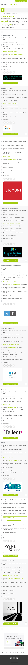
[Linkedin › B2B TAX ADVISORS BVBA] (10, 365)
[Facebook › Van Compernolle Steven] (7, 122)
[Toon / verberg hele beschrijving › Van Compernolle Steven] (15, 109)
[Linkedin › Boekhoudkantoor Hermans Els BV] (10, 244)
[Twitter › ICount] (4, 179)
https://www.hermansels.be (13, 225)
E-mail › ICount (6, 156)
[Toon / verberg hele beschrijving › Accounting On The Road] (15, 583)
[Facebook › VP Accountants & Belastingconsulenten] (7, 304)
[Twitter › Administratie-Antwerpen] (4, 72)
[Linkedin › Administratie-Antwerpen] (10, 72)
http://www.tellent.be (11, 407)
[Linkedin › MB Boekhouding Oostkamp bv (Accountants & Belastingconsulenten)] (10, 541)
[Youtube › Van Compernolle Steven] (14, 122)
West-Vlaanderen (7, 94)
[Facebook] (14, 658)
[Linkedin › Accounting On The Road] (10, 599)
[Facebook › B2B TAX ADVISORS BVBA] (7, 365)
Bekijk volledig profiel (10, 83)
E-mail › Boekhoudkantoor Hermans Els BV (12, 223)
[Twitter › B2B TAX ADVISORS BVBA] (4, 365)
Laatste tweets (7, 298)
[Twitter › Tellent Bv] (4, 426)
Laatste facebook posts (9, 172)
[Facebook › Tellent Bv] (7, 426)
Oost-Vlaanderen (7, 396)
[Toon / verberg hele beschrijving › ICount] (15, 162)
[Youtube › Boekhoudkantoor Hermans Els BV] (14, 244)
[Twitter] (11, 658)
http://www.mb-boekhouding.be (14, 520)
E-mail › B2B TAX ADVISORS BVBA (11, 344)
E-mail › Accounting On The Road (10, 575)
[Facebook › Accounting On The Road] (7, 599)
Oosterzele (14, 567)
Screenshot (6, 55)
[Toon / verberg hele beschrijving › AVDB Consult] (15, 464)
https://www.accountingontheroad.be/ (15, 578)
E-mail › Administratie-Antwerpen (10, 51)
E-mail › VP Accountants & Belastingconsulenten (14, 281)
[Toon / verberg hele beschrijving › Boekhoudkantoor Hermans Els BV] (15, 229)
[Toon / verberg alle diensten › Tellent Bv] (15, 414)
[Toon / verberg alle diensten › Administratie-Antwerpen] (15, 63)
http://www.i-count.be (12, 159)
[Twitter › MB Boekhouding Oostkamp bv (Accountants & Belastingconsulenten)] (4, 541)
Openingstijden (7, 66)
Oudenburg (14, 145)
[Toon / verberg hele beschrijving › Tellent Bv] (15, 410)
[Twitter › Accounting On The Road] (4, 599)
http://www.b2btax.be (12, 347)
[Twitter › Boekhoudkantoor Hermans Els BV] (4, 244)
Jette (13, 449)
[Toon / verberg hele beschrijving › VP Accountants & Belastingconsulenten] (15, 288)
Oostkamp (14, 507)
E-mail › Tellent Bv (7, 404)
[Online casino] (14, 634)
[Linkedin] (17, 658)
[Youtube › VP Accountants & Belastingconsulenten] (14, 304)
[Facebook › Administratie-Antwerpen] (7, 72)
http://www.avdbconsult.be (13, 460)
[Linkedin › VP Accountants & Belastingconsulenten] (10, 304)
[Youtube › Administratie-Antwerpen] (14, 72)
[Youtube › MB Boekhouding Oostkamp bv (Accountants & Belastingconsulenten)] (14, 541)
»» (16, 32)
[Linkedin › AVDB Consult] (10, 479)
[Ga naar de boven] (26, 83)
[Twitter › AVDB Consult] (4, 479)
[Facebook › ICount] (7, 179)
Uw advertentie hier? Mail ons (14, 648)
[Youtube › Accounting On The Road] (14, 599)
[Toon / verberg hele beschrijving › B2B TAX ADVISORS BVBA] (15, 350)
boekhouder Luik (4, 21)
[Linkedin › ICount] (10, 179)
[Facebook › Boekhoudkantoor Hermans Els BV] (7, 244)
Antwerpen (5, 42)
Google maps (17, 42)
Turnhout (11, 334)
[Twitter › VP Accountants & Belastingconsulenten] (4, 304)
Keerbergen (13, 272)
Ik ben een (21, 1)
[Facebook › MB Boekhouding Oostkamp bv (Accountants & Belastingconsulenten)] (7, 541)
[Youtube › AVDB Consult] (14, 479)
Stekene (13, 396)
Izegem (13, 94)
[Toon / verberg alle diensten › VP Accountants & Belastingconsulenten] (15, 292)
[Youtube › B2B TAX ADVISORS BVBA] (14, 365)
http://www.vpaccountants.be (13, 284)
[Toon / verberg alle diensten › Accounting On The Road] (15, 587)
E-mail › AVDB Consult (8, 457)
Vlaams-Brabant (6, 272)
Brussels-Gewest (7, 449)
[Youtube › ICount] (14, 179)
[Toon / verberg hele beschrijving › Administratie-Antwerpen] (15, 59)
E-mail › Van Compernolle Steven (10, 103)
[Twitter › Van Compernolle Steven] (4, 122)
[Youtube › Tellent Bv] (14, 426)
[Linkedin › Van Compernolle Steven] (10, 122)
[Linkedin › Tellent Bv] (10, 426)
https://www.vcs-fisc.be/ (12, 106)
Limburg (5, 214)
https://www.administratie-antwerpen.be (15, 54)
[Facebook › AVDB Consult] (7, 479)
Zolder (9, 214)
